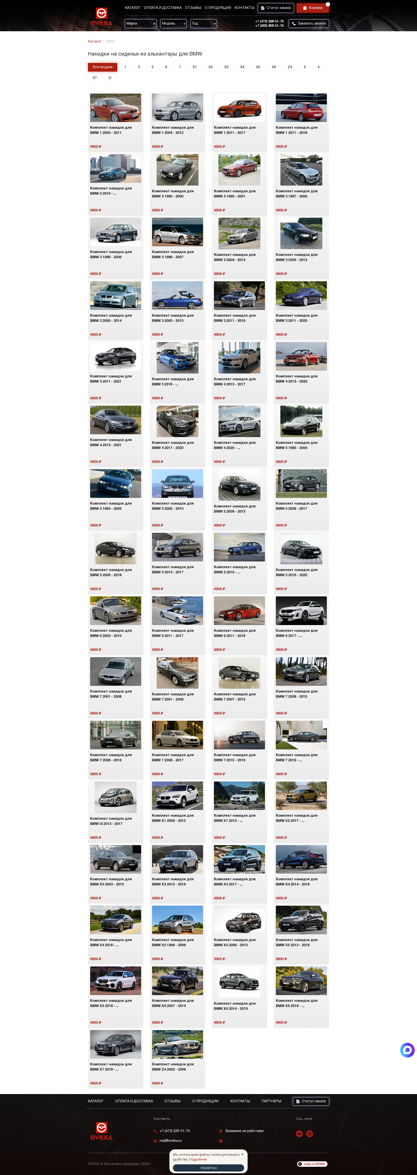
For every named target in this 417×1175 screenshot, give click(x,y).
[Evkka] (101, 16)
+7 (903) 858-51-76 (269, 25)
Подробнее (198, 1159)
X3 (226, 67)
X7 (95, 78)
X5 (258, 67)
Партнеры (271, 1101)
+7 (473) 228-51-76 (269, 21)
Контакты (244, 8)
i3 (110, 78)
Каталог (133, 8)
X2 (210, 67)
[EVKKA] (101, 1131)
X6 (274, 67)
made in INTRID (314, 1164)
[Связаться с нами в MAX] (407, 1050)
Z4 (290, 67)
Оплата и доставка (163, 8)
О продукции (218, 8)
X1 (195, 67)
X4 (242, 67)
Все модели (103, 67)
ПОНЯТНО (208, 1168)
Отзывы (193, 8)
